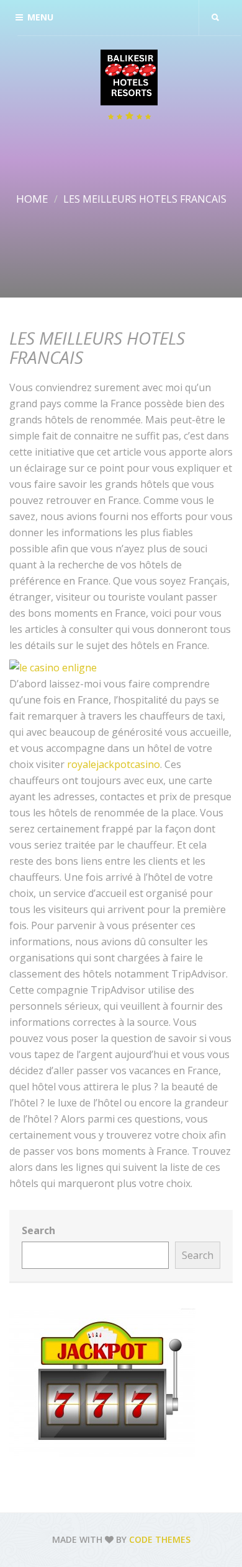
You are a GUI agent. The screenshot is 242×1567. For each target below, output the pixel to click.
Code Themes (159, 1539)
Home (32, 199)
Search (38, 1230)
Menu (40, 17)
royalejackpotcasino (113, 764)
